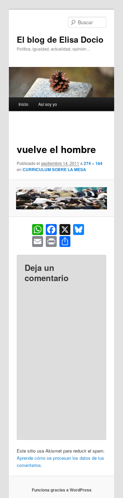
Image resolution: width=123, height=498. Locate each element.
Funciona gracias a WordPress (62, 490)
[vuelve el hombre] (61, 198)
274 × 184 (93, 163)
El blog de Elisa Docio (60, 39)
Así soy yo (47, 104)
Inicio (23, 104)
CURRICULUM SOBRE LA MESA (54, 169)
